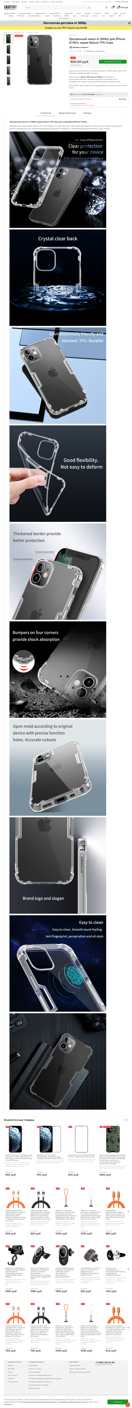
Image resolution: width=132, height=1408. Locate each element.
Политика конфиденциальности (40, 1375)
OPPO (66, 16)
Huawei (97, 13)
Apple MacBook (25, 13)
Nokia (47, 16)
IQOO (115, 13)
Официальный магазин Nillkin (79, 1372)
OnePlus (56, 16)
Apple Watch (40, 13)
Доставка (15, 2)
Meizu (11, 16)
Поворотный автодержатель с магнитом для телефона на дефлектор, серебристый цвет (115, 1271)
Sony (75, 16)
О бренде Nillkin (75, 1365)
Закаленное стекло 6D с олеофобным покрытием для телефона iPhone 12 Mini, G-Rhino (50, 1156)
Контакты (45, 2)
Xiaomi (111, 16)
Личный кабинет (34, 1372)
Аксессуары (64, 18)
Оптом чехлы (34, 2)
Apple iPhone (55, 13)
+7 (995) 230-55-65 (121, 2)
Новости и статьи (35, 1369)
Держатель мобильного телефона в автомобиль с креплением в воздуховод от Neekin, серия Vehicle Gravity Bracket (15, 1272)
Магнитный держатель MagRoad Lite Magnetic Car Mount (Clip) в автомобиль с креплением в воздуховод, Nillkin (64, 1272)
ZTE (119, 16)
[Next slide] (62, 60)
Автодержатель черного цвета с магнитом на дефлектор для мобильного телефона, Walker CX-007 (90, 1271)
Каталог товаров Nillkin (77, 1369)
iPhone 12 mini (32, 32)
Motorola (20, 16)
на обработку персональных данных (72, 1402)
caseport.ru (8, 1404)
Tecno (94, 16)
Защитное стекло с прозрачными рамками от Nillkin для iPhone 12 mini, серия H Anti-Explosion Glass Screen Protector (18, 1157)
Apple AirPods (9, 13)
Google (87, 13)
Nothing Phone (34, 16)
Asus (78, 13)
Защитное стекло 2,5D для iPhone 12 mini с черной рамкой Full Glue (81, 1156)
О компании (33, 1365)
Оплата (24, 2)
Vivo (103, 16)
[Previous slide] (18, 60)
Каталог (7, 2)
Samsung (84, 16)
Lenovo (123, 13)
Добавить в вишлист (81, 47)
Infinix (106, 13)
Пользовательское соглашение (40, 1382)
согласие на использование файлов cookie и (40, 1402)
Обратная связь (34, 1388)
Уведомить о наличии (113, 62)
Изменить (99, 94)
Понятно (117, 1402)
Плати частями (57, 2)
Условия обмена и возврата (39, 1385)
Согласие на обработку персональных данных (45, 1378)
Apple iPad (68, 13)
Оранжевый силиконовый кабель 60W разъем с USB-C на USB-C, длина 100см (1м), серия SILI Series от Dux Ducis (115, 1215)
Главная (7, 32)
